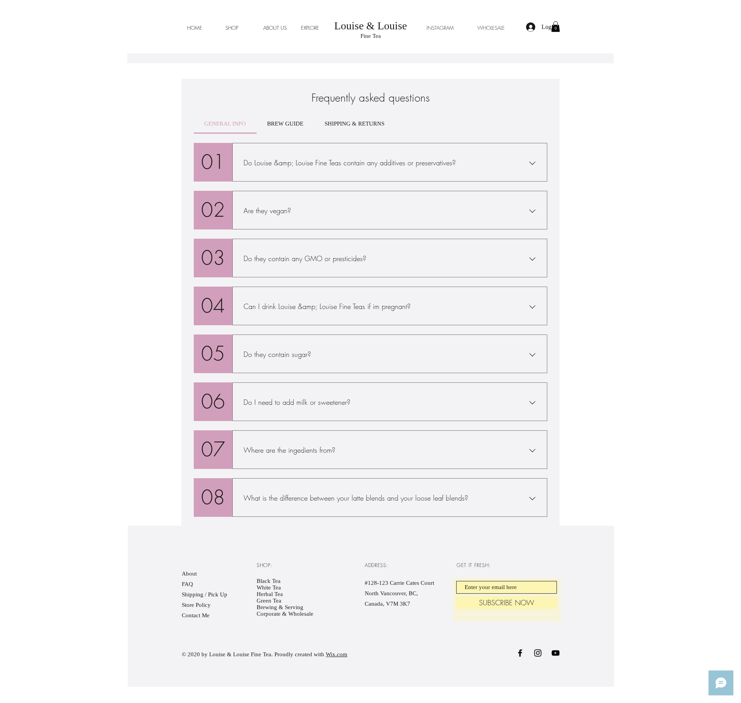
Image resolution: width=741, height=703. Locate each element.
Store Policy (196, 605)
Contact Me (196, 615)
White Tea (269, 587)
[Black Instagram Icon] (538, 653)
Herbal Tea (270, 594)
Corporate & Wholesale (285, 614)
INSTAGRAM (440, 27)
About (189, 574)
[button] (555, 26)
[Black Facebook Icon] (520, 653)
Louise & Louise (370, 26)
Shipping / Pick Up (205, 594)
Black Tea (269, 581)
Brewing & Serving (280, 607)
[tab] (225, 124)
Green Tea (269, 601)
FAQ (187, 584)
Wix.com (336, 654)
